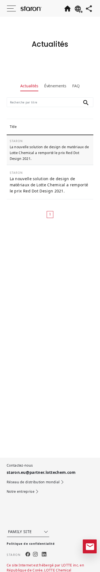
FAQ (75, 85)
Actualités (29, 85)
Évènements (55, 85)
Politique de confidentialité (31, 544)
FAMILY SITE (20, 531)
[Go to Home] (67, 8)
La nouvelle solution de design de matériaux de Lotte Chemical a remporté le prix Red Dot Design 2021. (49, 153)
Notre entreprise (20, 491)
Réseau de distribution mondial (33, 482)
